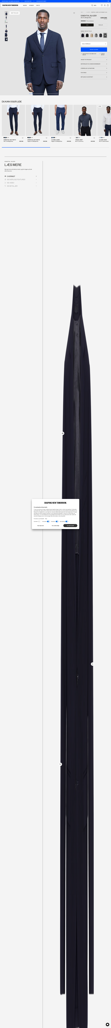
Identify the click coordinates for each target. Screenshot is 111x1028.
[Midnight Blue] (5, 137)
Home (82, 12)
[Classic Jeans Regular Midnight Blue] (61, 120)
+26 (103, 137)
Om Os (38, 5)
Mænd (25, 5)
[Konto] (105, 5)
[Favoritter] (102, 5)
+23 (8, 137)
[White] (75, 137)
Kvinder (31, 5)
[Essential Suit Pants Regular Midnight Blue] (37, 120)
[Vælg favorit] (74, 13)
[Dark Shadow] (6, 137)
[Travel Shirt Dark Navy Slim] (85, 120)
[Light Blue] (78, 137)
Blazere (88, 12)
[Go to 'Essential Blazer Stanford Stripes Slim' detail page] (100, 35)
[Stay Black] (54, 137)
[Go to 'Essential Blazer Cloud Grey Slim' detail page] (96, 35)
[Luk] (108, 1)
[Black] (4, 137)
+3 (55, 137)
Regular (101, 24)
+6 (79, 137)
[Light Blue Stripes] (100, 137)
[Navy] (101, 137)
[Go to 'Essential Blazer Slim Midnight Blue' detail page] (83, 35)
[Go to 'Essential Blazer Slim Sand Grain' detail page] (92, 35)
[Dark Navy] (76, 137)
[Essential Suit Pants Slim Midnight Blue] (13, 120)
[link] (62, 433)
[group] (43, 51)
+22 (32, 137)
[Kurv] (108, 5)
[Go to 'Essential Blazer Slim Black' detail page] (87, 35)
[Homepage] (10, 5)
